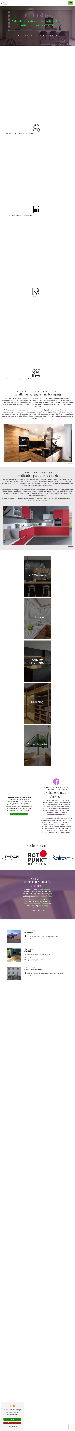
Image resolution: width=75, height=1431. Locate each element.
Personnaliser (12, 1426)
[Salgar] (60, 857)
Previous (2, 858)
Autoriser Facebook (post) (19, 814)
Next (73, 858)
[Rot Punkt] (37, 857)
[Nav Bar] (70, 3)
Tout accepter (12, 1419)
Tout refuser (12, 1423)
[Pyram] (14, 858)
